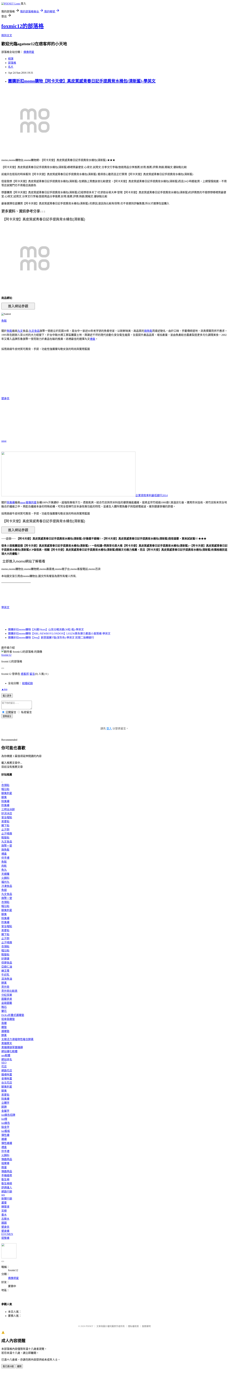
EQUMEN (7, 1234)
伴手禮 (5, 857)
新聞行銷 (6, 1198)
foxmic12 (6, 654)
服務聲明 (146, 1326)
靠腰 (4, 1023)
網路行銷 (6, 1191)
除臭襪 (11, 502)
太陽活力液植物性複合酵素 (17, 1039)
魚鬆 (4, 320)
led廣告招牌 (8, 1114)
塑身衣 (5, 398)
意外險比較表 (9, 990)
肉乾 (4, 865)
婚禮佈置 (6, 1074)
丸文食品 (34, 330)
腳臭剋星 (31, 502)
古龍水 (5, 1218)
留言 (32, 673)
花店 (4, 1066)
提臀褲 (5, 1238)
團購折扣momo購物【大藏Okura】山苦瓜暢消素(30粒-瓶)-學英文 (46, 629)
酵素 (4, 982)
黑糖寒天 (6, 1043)
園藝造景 (6, 999)
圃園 (4, 1222)
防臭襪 (5, 805)
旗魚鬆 (148, 330)
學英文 (5, 607)
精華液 (5, 1206)
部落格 (12, 62)
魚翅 (4, 890)
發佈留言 (7, 716)
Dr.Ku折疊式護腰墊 (12, 1015)
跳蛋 (4, 1167)
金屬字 (5, 1110)
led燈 (4, 1119)
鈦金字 (5, 1127)
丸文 (20, 330)
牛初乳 (5, 974)
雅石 (4, 1007)
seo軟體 (5, 1055)
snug (3, 441)
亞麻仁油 (6, 966)
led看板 (5, 1131)
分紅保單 (6, 994)
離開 (19, 1366)
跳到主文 (6, 35)
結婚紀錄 (27, 683)
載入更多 (7, 695)
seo (3, 1194)
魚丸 (4, 869)
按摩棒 (5, 1163)
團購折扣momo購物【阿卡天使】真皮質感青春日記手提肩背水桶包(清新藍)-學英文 (82, 81)
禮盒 (92, 338)
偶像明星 (28, 52)
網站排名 (6, 1059)
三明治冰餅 (8, 809)
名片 (10, 66)
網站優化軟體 (9, 1051)
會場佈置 (6, 1078)
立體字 (5, 1102)
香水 (4, 1214)
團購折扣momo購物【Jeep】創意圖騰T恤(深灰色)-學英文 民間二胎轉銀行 (51, 637)
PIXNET (89, 1326)
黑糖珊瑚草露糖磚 (12, 1047)
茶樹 (4, 1210)
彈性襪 (5, 1135)
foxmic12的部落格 (22, 26)
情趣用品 (6, 1159)
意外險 (5, 986)
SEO (4, 1062)
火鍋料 (5, 878)
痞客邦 (25, 673)
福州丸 (5, 882)
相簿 (10, 58)
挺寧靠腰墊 (8, 1019)
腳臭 (4, 797)
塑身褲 (5, 1230)
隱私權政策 (133, 1326)
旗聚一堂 (6, 845)
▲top (4, 689)
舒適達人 (6, 1187)
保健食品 (6, 962)
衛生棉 (5, 1179)
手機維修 (6, 1175)
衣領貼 (5, 785)
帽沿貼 (5, 789)
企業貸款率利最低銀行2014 (151, 495)
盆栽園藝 (6, 1003)
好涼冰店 (6, 813)
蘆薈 (4, 1202)
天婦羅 (5, 873)
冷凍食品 (6, 886)
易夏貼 (5, 821)
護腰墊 (5, 1031)
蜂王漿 (5, 970)
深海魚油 (6, 978)
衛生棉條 (6, 1183)
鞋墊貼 (5, 837)
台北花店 (6, 1082)
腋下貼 (5, 825)
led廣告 (5, 1123)
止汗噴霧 (6, 833)
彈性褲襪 (6, 1143)
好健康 (5, 958)
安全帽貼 (6, 817)
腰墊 (4, 1027)
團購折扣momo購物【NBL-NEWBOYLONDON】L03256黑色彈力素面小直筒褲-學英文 (59, 633)
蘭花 (4, 1011)
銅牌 (4, 1106)
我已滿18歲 (8, 1366)
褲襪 (4, 1139)
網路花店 (6, 1070)
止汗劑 (5, 829)
